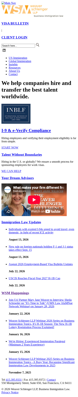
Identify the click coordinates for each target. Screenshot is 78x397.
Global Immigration (20, 61)
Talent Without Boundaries (21, 154)
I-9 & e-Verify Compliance (26, 130)
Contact (13, 74)
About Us (14, 70)
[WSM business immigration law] (33, 16)
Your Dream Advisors (17, 178)
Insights (13, 64)
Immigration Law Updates (21, 222)
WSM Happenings (15, 293)
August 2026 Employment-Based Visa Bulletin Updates (41, 264)
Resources (14, 67)
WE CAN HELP (11, 171)
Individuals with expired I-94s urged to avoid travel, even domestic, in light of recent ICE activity (41, 231)
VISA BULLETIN (15, 23)
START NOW (9, 147)
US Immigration (18, 57)
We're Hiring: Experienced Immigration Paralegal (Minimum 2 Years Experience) (37, 343)
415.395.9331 (14, 379)
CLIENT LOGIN (14, 37)
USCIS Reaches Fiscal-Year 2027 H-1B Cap (34, 278)
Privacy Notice (10, 392)
